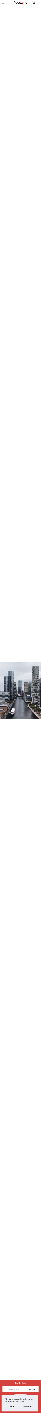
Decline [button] (12, 1406)
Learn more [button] (20, 1401)
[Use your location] (4, 1389)
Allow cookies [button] (27, 1406)
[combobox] (17, 1389)
